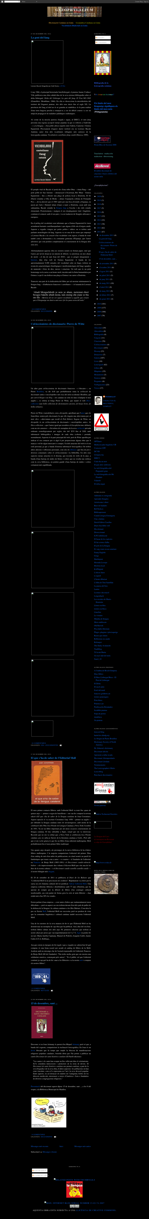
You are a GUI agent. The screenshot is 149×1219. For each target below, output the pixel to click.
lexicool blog (99, 732)
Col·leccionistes (49, 745)
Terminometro (99, 765)
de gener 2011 (105, 298)
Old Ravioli (98, 625)
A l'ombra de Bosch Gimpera (105, 670)
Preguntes (98, 381)
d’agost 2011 (104, 271)
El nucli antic (99, 686)
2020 (99, 196)
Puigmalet (110, 397)
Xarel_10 (97, 659)
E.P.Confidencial (100, 535)
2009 (99, 307)
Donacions (98, 354)
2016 (99, 212)
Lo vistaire (98, 615)
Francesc (37, 862)
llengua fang (61, 207)
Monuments (99, 374)
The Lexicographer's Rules (104, 768)
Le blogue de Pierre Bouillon (105, 738)
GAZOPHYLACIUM (74, 9)
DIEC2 (97, 458)
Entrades (100, 37)
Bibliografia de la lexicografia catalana (102, 84)
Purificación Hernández (103, 707)
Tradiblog (98, 649)
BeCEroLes (98, 508)
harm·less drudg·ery (102, 735)
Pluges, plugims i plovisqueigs (106, 632)
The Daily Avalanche (102, 645)
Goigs (96, 555)
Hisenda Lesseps (100, 562)
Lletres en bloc (100, 605)
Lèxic (96, 361)
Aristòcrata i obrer (101, 502)
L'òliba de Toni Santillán (103, 582)
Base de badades (100, 505)
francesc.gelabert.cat (102, 693)
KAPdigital (98, 569)
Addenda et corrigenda (103, 495)
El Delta (97, 683)
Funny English (99, 552)
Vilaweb (97, 480)
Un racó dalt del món (102, 655)
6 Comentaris (38, 988)
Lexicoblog (98, 771)
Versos (96, 388)
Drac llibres (98, 674)
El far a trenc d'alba (101, 542)
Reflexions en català (102, 638)
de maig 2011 (104, 283)
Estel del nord (99, 690)
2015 (99, 216)
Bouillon (40, 391)
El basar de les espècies (103, 539)
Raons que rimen (100, 635)
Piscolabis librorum (101, 628)
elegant (51, 871)
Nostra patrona (100, 805)
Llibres (97, 368)
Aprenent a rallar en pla (103, 754)
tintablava (98, 717)
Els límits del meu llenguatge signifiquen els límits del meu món (106, 105)
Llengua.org (99, 454)
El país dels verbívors (102, 464)
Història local (99, 565)
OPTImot (98, 441)
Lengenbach (99, 596)
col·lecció (81, 428)
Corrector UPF (100, 448)
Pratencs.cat (99, 703)
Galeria (97, 357)
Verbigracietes (99, 384)
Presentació (35, 1086)
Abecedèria (98, 331)
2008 (99, 311)
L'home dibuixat (100, 579)
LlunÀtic (97, 612)
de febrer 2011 (105, 295)
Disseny (97, 351)
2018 (99, 204)
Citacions (98, 341)
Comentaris (101, 42)
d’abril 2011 (104, 287)
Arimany (75, 1044)
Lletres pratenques (101, 696)
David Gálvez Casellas (103, 522)
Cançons (97, 337)
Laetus (96, 589)
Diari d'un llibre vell (102, 525)
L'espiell (97, 575)
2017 (99, 208)
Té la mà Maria (100, 652)
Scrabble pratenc (100, 710)
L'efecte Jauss (99, 572)
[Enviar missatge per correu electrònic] (55, 311)
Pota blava (98, 700)
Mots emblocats (100, 622)
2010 (99, 303)
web (81, 960)
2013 (99, 224)
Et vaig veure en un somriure (105, 549)
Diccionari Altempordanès (104, 758)
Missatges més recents (39, 1146)
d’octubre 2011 (105, 267)
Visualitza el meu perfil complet (109, 403)
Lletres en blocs (100, 608)
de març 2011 (104, 291)
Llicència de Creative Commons (96, 1210)
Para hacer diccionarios (103, 775)
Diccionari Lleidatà (101, 761)
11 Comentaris (39, 743)
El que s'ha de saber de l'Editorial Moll (53, 758)
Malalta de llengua (101, 618)
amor (83, 413)
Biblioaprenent (100, 512)
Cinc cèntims (99, 518)
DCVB (97, 451)
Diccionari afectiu (101, 751)
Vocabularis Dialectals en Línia (74, 25)
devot (33, 1050)
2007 (99, 315)
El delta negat (99, 484)
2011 (99, 231)
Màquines (98, 371)
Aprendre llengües (101, 498)
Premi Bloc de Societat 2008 (105, 144)
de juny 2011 (104, 279)
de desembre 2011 (106, 235)
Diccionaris (46, 311)
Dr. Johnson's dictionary (103, 748)
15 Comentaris (39, 309)
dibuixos (73, 449)
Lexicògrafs (98, 364)
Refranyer (98, 642)
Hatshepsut (98, 559)
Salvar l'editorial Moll (78, 883)
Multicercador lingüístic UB (105, 444)
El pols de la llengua (102, 545)
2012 (99, 227)
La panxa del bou (101, 585)
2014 (99, 220)
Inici (61, 1146)
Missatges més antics (82, 1146)
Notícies (45, 990)
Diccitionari (99, 529)
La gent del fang (40, 37)
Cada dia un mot (100, 461)
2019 (99, 200)
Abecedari (98, 327)
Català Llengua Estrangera (104, 515)
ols (101, 94)
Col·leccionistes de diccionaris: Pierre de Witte (57, 324)
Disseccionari (99, 532)
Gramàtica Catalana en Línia (88, 22)
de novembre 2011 (106, 263)
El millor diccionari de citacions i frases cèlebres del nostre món (105, 173)
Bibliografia (99, 334)
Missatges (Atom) (50, 1151)
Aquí (79, 932)
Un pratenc (98, 720)
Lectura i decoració (101, 592)
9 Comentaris (38, 1134)
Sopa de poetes (100, 713)
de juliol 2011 (105, 275)
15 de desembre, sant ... (44, 1003)
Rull (44, 911)
